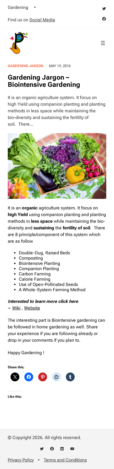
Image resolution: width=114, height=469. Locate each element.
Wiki (16, 308)
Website (32, 308)
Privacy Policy (21, 460)
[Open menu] (103, 43)
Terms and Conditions (65, 460)
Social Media (42, 19)
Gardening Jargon (25, 66)
